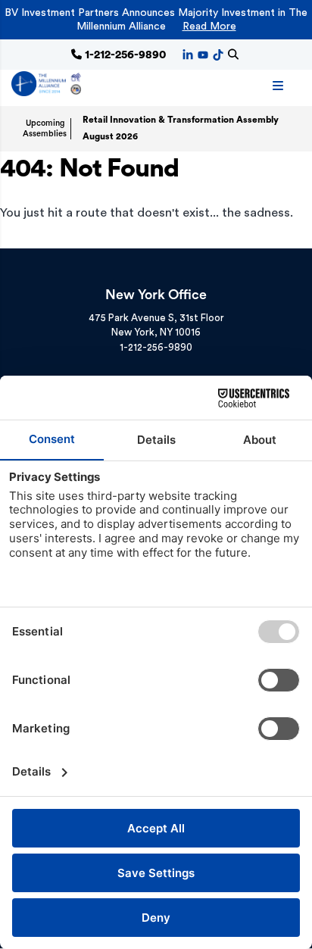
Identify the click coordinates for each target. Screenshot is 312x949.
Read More (209, 26)
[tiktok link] (218, 53)
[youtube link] (203, 53)
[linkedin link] (188, 53)
